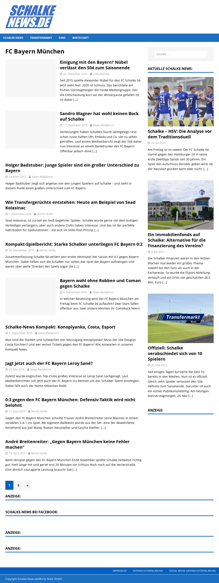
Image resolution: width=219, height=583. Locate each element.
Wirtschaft (80, 38)
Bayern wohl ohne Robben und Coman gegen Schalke (100, 283)
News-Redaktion (103, 125)
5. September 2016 (20, 333)
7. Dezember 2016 (20, 214)
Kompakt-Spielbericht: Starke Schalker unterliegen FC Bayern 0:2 (73, 244)
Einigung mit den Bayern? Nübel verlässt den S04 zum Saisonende (95, 65)
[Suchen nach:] (180, 54)
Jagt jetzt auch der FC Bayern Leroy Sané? (49, 363)
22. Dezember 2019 (75, 74)
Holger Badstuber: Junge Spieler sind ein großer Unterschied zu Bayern (72, 167)
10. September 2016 (21, 250)
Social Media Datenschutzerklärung (192, 570)
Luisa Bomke (101, 74)
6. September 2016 (75, 292)
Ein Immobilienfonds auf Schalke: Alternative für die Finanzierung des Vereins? (177, 240)
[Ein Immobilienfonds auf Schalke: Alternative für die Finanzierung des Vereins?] (181, 204)
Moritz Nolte (45, 214)
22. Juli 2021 (158, 143)
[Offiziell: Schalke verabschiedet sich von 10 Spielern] (181, 318)
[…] (75, 100)
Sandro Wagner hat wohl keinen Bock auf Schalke (99, 116)
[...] (205, 169)
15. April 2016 (17, 453)
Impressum (119, 570)
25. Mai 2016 (16, 369)
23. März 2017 (17, 177)
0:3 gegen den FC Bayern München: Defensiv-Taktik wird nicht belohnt (70, 402)
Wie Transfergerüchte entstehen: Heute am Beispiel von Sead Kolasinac (70, 205)
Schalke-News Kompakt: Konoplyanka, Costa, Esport (60, 327)
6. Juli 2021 (157, 252)
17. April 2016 (17, 411)
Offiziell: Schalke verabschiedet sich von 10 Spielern (175, 353)
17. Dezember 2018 (75, 125)
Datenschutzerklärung (148, 570)
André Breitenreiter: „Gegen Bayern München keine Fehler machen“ (67, 444)
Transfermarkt (41, 38)
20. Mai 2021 (159, 365)
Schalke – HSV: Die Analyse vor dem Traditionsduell (180, 134)
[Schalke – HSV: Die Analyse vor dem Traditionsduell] (181, 101)
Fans (62, 38)
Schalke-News (13, 38)
